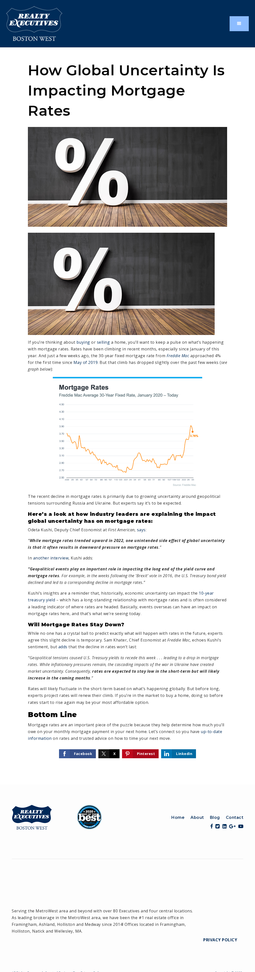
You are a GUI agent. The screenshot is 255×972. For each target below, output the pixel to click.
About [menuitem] (197, 817)
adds (62, 646)
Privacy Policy (220, 940)
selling (103, 342)
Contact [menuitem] (235, 817)
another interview (51, 558)
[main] (127, 416)
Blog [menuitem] (215, 817)
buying (83, 342)
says (141, 530)
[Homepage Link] (57, 816)
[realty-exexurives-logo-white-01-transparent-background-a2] (34, 23)
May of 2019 (85, 362)
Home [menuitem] (178, 817)
